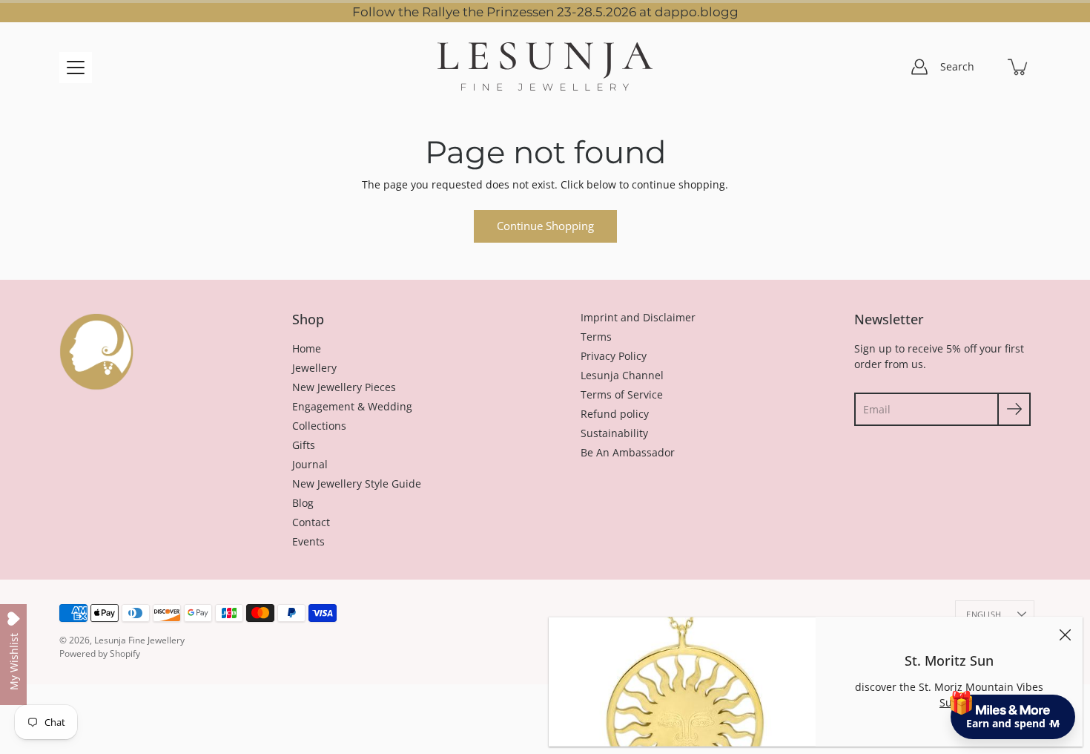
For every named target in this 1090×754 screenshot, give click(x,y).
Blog (303, 503)
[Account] (919, 67)
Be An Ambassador (628, 452)
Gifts (303, 445)
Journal (310, 464)
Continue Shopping (545, 226)
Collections (319, 426)
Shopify (125, 653)
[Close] (1065, 634)
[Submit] (1014, 409)
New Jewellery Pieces (344, 387)
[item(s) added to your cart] (1019, 67)
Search (957, 66)
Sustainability (614, 433)
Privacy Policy (614, 356)
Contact (311, 522)
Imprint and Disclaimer (638, 317)
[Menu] (75, 67)
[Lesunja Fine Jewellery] (545, 67)
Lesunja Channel (622, 375)
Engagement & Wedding (352, 406)
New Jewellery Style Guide (356, 483)
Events (308, 541)
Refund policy (615, 414)
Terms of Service (622, 394)
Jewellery (314, 368)
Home (306, 348)
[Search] (986, 67)
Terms (596, 337)
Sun (949, 702)
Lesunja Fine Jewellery (139, 640)
